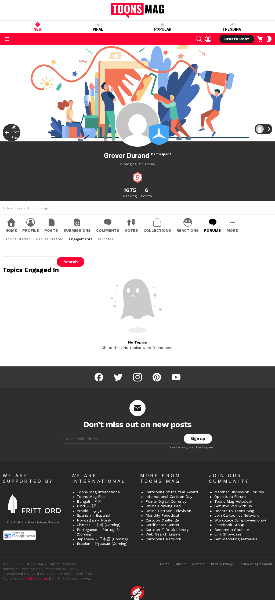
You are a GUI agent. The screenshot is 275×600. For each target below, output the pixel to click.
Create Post (236, 39)
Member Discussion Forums (239, 492)
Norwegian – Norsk (94, 520)
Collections (157, 230)
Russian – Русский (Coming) (102, 543)
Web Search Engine (163, 534)
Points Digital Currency (166, 501)
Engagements (80, 239)
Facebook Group (229, 525)
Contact (198, 564)
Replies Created (49, 239)
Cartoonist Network (163, 539)
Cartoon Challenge (162, 520)
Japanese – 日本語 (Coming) (102, 539)
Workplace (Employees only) (240, 520)
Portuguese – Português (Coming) (99, 532)
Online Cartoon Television (168, 511)
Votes (131, 230)
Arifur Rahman (35, 578)
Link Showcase (227, 534)
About (181, 564)
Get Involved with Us (233, 506)
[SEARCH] (199, 39)
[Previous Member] (11, 132)
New (38, 29)
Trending (231, 29)
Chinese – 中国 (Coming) (99, 525)
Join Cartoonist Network (236, 515)
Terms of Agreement (255, 564)
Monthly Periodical (162, 515)
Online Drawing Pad (163, 506)
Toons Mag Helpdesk (233, 501)
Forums (212, 230)
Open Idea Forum (230, 496)
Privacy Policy (222, 564)
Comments (107, 230)
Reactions (187, 230)
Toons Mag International (99, 492)
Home (11, 230)
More (232, 230)
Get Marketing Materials (235, 539)
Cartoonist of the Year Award (172, 492)
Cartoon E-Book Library (167, 529)
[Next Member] (263, 129)
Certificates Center (162, 525)
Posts (51, 230)
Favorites (105, 239)
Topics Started (18, 239)
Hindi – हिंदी (86, 506)
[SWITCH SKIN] (269, 39)
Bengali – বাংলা (89, 501)
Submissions (77, 230)
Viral (98, 29)
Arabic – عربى (89, 511)
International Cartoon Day (169, 496)
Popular (162, 29)
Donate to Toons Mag (234, 511)
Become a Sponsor (231, 529)
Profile (30, 230)
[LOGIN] (208, 39)
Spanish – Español (93, 515)
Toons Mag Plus (91, 496)
